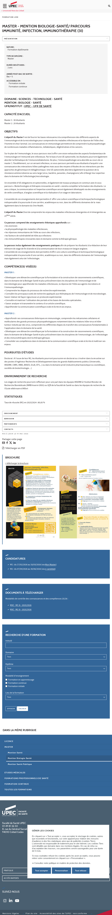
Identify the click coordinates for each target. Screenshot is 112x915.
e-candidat (50, 569)
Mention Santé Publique (20, 764)
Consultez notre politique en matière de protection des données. (62, 863)
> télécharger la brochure (16, 463)
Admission (9, 419)
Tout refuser (80, 871)
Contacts (8, 429)
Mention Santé (15, 752)
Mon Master (50, 565)
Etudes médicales (15, 772)
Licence (9, 741)
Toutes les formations (18, 789)
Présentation (10, 39)
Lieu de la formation (14, 693)
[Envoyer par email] (3, 443)
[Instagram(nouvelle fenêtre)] (4, 900)
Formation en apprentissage (21, 680)
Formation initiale (16, 686)
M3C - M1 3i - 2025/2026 (20, 605)
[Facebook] (7, 443)
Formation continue (17, 683)
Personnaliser (61, 871)
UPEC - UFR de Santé (37, 106)
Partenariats (10, 424)
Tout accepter (41, 871)
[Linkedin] (14, 443)
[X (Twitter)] (10, 443)
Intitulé (8, 641)
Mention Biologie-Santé (20, 758)
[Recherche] (110, 4)
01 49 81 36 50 (10, 826)
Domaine (9, 652)
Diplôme (9, 664)
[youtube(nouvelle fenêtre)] (17, 900)
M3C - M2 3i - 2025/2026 (20, 609)
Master (9, 747)
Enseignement (11, 413)
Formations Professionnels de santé (27, 778)
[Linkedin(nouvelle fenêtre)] (10, 900)
